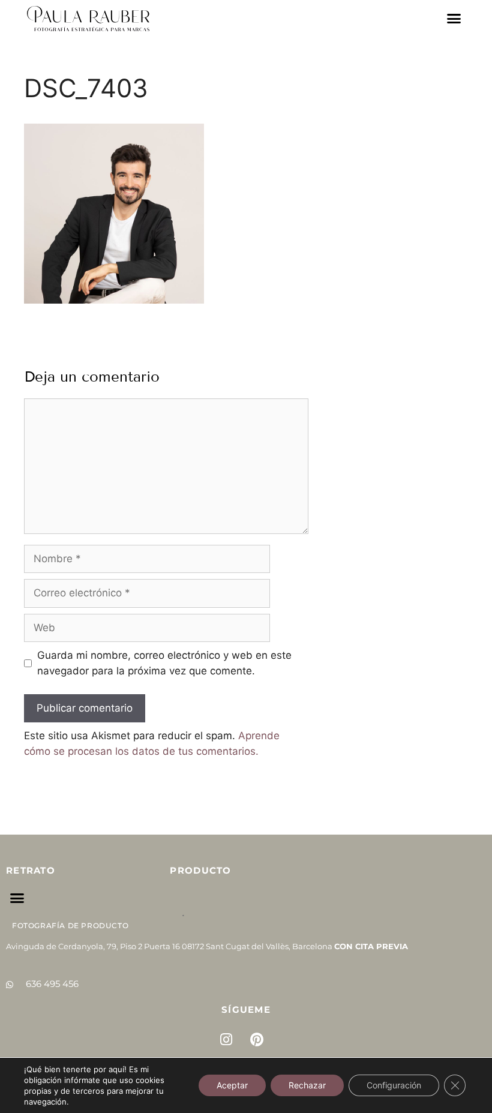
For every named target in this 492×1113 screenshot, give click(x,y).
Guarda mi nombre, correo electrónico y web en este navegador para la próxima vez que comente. (164, 663)
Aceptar (232, 1085)
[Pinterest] (257, 1040)
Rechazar (307, 1085)
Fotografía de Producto (70, 925)
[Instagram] (226, 1040)
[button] (454, 18)
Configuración (394, 1085)
